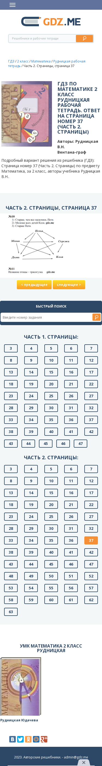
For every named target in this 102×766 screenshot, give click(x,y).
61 (71, 599)
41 (71, 431)
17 (91, 372)
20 (51, 384)
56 (71, 587)
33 (11, 419)
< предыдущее (34, 284)
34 (31, 419)
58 (11, 599)
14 (31, 372)
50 (51, 576)
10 (51, 360)
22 (91, 384)
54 (31, 587)
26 (71, 395)
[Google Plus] (44, 739)
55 (51, 587)
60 (51, 599)
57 (91, 587)
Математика (41, 61)
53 (11, 587)
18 (11, 384)
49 (31, 576)
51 (71, 576)
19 (31, 384)
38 (11, 431)
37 (91, 419)
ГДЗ (11, 61)
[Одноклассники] (28, 739)
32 (91, 407)
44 (28, 443)
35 (51, 419)
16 (71, 372)
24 (31, 395)
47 (80, 443)
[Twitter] (20, 739)
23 (11, 395)
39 (31, 431)
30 (51, 407)
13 (11, 372)
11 (71, 360)
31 (71, 407)
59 (31, 599)
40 (51, 431)
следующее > (69, 284)
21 (71, 384)
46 (63, 443)
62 (91, 599)
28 (11, 407)
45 (46, 443)
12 (91, 360)
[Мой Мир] (36, 739)
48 (11, 576)
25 (51, 395)
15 (51, 372)
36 (71, 419)
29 (31, 407)
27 (91, 395)
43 (11, 443)
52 (91, 576)
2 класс (23, 61)
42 (91, 431)
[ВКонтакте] (12, 739)
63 (11, 611)
